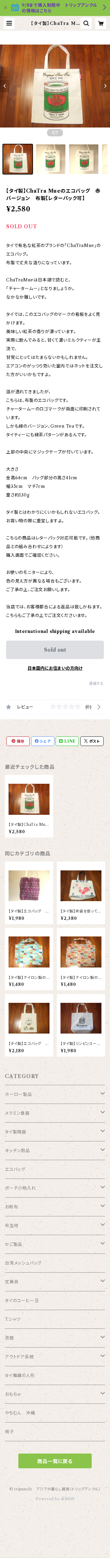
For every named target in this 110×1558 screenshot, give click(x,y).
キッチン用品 (17, 1150)
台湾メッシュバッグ (23, 1263)
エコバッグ (15, 1169)
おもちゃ (13, 1394)
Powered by (48, 1499)
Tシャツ (12, 1319)
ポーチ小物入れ (20, 1188)
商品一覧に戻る (55, 1461)
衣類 (9, 1338)
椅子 (9, 1431)
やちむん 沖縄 (20, 1413)
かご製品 (13, 1244)
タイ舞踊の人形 (20, 1375)
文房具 (11, 1282)
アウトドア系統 (19, 1357)
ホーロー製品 (18, 1094)
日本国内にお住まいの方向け (55, 668)
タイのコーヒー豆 (22, 1300)
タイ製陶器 (15, 1132)
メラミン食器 (17, 1113)
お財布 (11, 1207)
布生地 (11, 1225)
